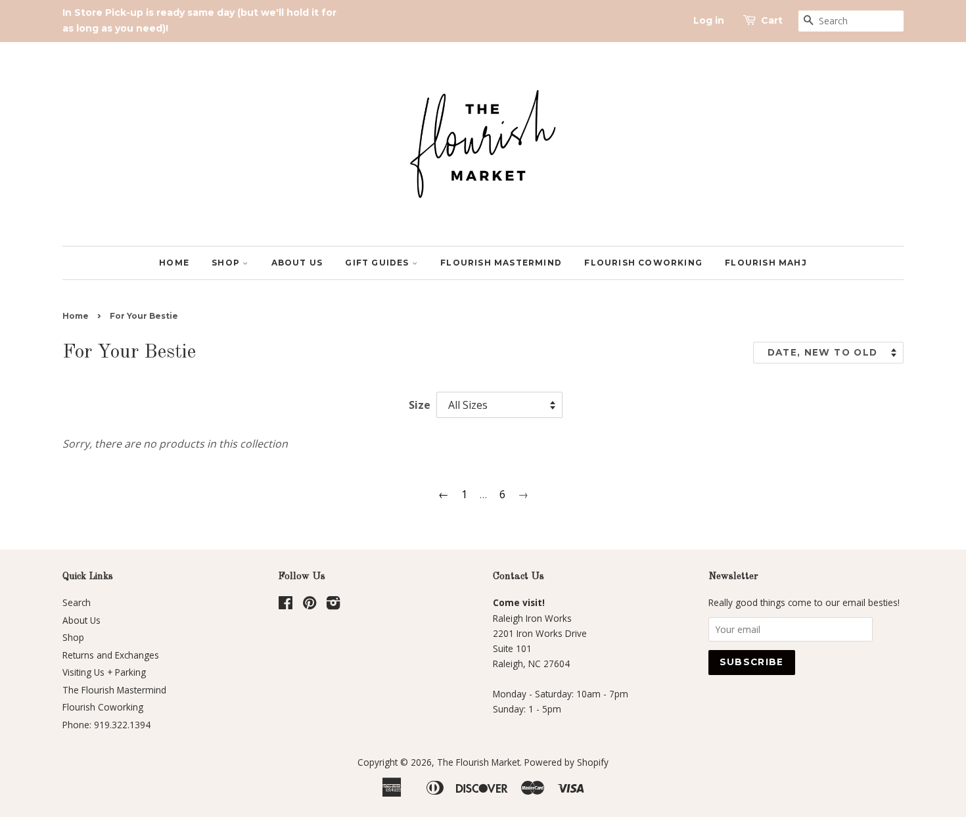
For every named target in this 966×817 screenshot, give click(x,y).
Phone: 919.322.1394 (106, 724)
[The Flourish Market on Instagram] (333, 605)
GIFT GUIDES (378, 263)
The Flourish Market (478, 762)
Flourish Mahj (766, 263)
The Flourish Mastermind (114, 690)
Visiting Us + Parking (104, 672)
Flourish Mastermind (501, 263)
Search (76, 602)
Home (174, 263)
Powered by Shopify (566, 762)
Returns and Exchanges (110, 655)
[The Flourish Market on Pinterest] (309, 605)
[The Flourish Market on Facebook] (285, 605)
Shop (227, 263)
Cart (772, 20)
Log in (708, 20)
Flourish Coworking (643, 263)
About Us (297, 263)
